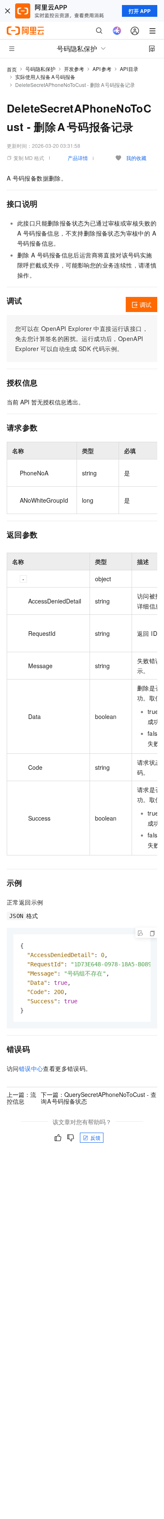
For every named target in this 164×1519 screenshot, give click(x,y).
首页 (12, 69)
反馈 (95, 1137)
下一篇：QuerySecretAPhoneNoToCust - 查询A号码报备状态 (98, 1097)
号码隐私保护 (40, 68)
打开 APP (140, 11)
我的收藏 (136, 157)
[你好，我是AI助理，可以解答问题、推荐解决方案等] (117, 30)
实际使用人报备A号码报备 (45, 76)
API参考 (102, 68)
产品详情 (78, 157)
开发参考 (74, 68)
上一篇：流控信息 (21, 1097)
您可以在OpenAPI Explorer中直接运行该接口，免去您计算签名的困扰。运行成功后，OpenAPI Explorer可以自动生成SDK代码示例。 (81, 338)
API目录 (129, 68)
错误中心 (31, 1068)
